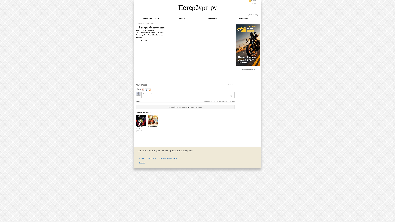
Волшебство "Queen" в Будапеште (139, 129)
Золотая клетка (152, 127)
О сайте (142, 158)
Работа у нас (152, 158)
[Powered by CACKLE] (231, 85)
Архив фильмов (248, 69)
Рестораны (243, 18)
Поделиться (210, 101)
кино (152, 23)
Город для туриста (151, 18)
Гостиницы (212, 18)
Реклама (142, 163)
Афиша (182, 18)
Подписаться (223, 101)
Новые (138, 101)
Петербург (141, 23)
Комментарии (141, 85)
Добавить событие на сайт (168, 158)
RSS (233, 101)
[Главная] (197, 8)
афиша (147, 23)
